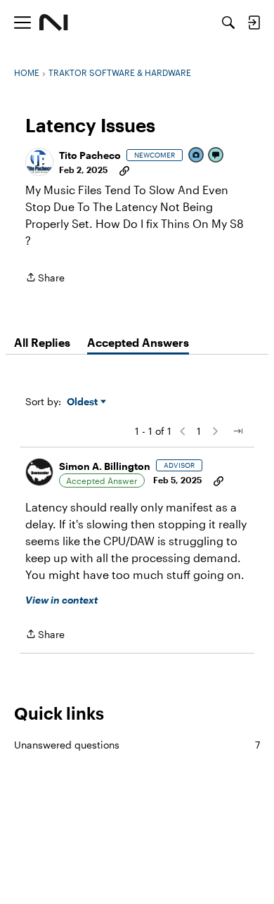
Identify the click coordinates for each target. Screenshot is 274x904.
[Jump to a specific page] (237, 431)
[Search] (228, 22)
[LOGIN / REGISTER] (253, 22)
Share (45, 279)
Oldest (83, 402)
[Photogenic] (196, 156)
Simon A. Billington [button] (104, 466)
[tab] (42, 343)
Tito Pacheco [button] (90, 155)
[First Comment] (216, 156)
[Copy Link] (124, 169)
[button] (39, 162)
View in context (61, 600)
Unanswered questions (137, 745)
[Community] (53, 22)
